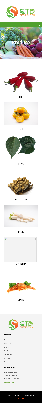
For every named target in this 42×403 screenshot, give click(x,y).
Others (21, 299)
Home (6, 340)
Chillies (21, 97)
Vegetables (21, 262)
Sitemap (21, 398)
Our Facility (8, 354)
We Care (7, 358)
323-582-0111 (9, 383)
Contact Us (8, 362)
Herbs (21, 164)
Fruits (21, 129)
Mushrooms (21, 199)
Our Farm (7, 351)
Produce (7, 347)
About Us (7, 344)
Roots (21, 231)
